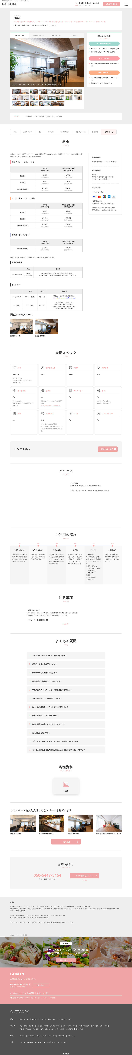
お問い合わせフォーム (84, 876)
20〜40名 (30, 1042)
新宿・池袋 (94, 1026)
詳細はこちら (65, 960)
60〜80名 (47, 1042)
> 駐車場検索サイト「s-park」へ (51, 405)
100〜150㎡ (52, 1036)
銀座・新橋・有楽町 (46, 1029)
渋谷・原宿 (23, 1026)
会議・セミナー (25, 1019)
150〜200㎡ (62, 1036)
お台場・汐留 (54, 1026)
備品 (39, 132)
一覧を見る (66, 842)
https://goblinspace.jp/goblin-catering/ (64, 298)
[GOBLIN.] (9, 4)
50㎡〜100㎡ (41, 1036)
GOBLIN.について (16, 993)
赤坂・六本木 (44, 1026)
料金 (15, 132)
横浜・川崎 (79, 1029)
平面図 (66, 791)
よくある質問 (29, 993)
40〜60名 (38, 1042)
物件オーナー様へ (43, 993)
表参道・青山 (33, 1026)
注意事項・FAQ (80, 132)
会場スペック (27, 132)
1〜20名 (22, 1042)
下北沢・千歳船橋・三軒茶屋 (29, 1029)
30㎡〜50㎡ (31, 1036)
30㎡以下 (23, 1036)
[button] (80, 62)
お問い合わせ (112, 4)
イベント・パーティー (65, 1019)
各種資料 (95, 132)
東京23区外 (70, 1029)
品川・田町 (104, 1026)
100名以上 (64, 1042)
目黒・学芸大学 (84, 1026)
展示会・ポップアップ (39, 1019)
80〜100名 (55, 1042)
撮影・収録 (51, 1019)
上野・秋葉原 (59, 1029)
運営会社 (52, 998)
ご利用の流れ (64, 132)
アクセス (53, 25)
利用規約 (84, 880)
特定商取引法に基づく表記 (25, 998)
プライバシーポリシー (41, 998)
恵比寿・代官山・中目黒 (69, 1026)
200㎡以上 (71, 1036)
